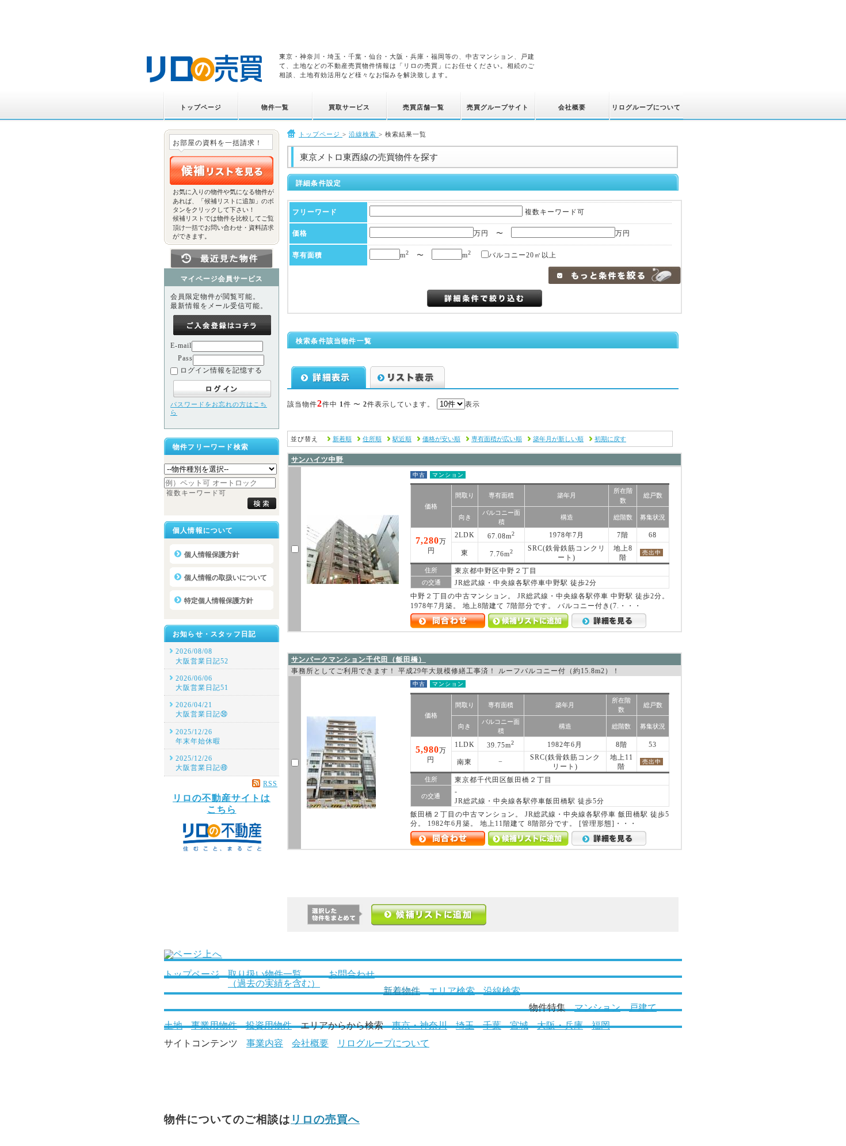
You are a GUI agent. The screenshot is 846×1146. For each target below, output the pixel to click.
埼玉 (465, 1025)
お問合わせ (352, 974)
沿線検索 (501, 991)
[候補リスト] (221, 170)
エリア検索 (452, 991)
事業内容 (264, 1043)
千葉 (492, 1025)
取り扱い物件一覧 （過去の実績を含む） (274, 978)
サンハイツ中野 (317, 460)
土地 (173, 1025)
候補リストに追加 (528, 620)
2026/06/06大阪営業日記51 (202, 683)
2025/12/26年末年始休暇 (198, 736)
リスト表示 (407, 377)
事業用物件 (214, 1025)
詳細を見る (608, 620)
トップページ (191, 974)
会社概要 (310, 1043)
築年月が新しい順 (558, 438)
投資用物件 (269, 1025)
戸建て (643, 1007)
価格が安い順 (441, 438)
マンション (597, 1007)
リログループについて (383, 1043)
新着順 (342, 438)
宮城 (519, 1025)
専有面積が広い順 (496, 438)
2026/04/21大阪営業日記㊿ (202, 709)
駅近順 (401, 438)
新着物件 (401, 991)
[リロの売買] (204, 84)
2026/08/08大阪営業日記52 (202, 656)
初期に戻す (610, 438)
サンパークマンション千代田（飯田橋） (358, 659)
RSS (270, 784)
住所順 (372, 438)
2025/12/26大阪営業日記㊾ (202, 763)
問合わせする (447, 620)
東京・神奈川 (419, 1025)
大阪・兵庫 (560, 1025)
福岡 (601, 1025)
